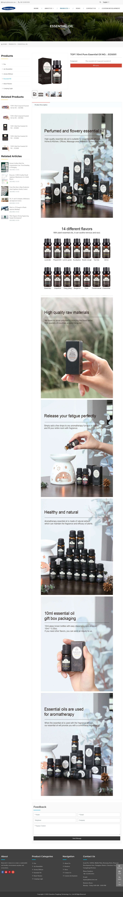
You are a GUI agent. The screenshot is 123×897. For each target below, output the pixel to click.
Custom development (111, 8)
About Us (48, 8)
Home (36, 8)
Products (64, 8)
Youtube (6, 872)
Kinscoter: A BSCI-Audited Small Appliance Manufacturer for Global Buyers (19, 177)
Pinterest (9, 872)
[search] (100, 2)
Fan (5, 64)
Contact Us (91, 8)
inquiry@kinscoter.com (9, 2)
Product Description (41, 105)
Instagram (13, 872)
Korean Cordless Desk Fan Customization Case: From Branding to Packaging (19, 165)
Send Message (77, 838)
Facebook (2, 872)
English (105, 2)
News (78, 8)
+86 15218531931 (25, 2)
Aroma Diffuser (8, 74)
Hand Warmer (8, 83)
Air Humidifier (8, 69)
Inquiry (97, 65)
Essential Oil (7, 79)
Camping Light (8, 88)
